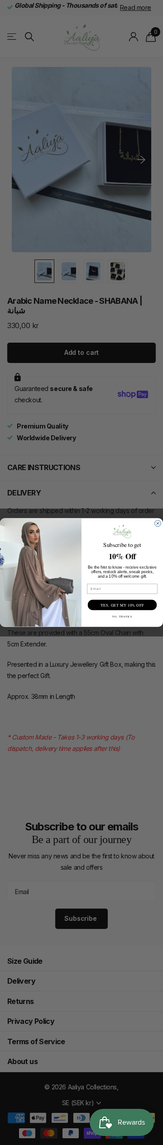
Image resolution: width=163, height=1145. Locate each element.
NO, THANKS (122, 616)
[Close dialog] (158, 523)
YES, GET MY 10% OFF (122, 605)
